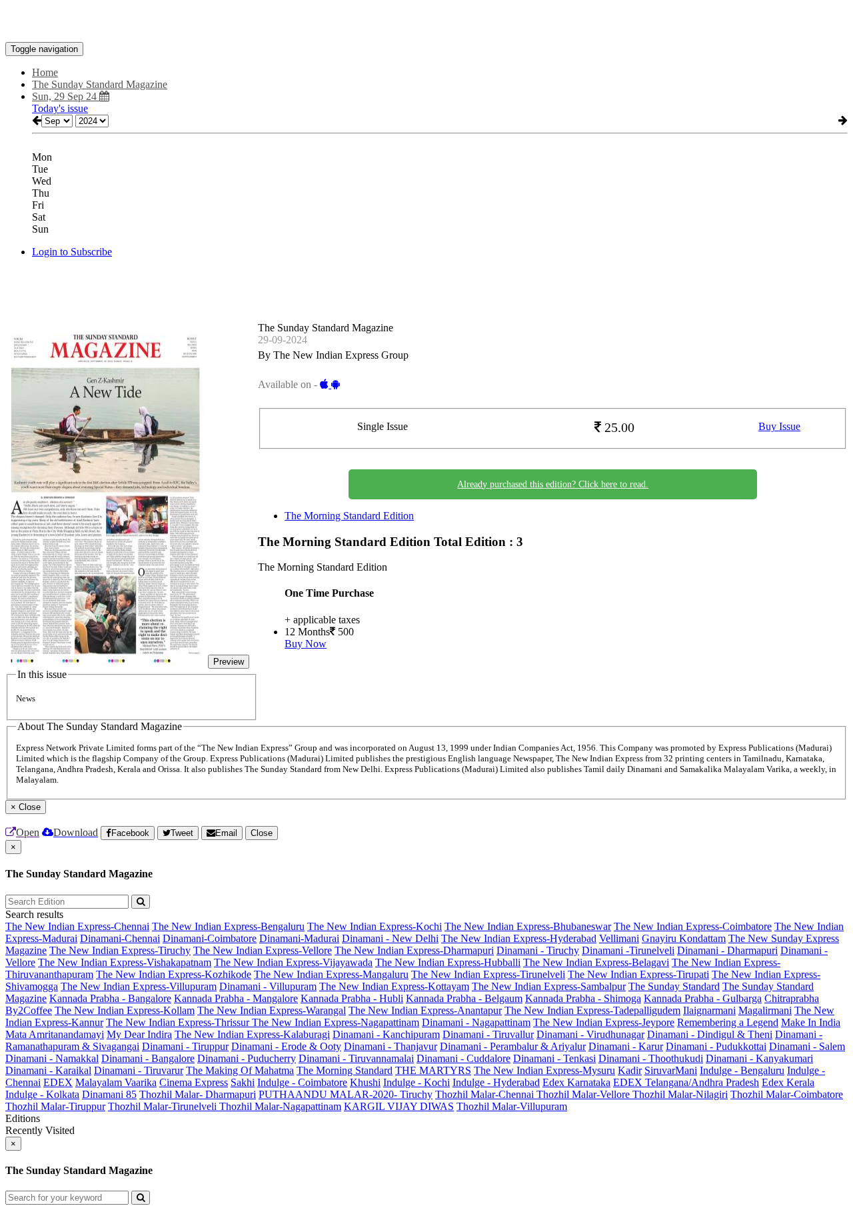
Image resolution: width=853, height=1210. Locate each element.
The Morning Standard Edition (349, 515)
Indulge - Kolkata (42, 1094)
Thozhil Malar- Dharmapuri (197, 1094)
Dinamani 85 (109, 1094)
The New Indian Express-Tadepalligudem (592, 1010)
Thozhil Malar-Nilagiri (680, 1094)
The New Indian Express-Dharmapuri (414, 950)
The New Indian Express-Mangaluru (331, 974)
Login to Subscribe (72, 251)
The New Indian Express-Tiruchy (120, 950)
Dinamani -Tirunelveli (628, 950)
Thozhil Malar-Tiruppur (55, 1106)
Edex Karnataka (576, 1082)
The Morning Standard (345, 1070)
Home (45, 72)
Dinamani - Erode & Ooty (286, 1046)
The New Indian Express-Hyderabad (518, 938)
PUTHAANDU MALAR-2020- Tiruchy (345, 1094)
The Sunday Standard (674, 986)
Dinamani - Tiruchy (537, 950)
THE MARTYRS (433, 1070)
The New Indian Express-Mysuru (544, 1070)
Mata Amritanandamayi (54, 1034)
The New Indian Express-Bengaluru (228, 926)
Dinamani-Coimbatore (210, 938)
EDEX (58, 1082)
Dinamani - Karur (625, 1046)
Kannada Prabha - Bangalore (110, 998)
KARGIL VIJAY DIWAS (399, 1106)
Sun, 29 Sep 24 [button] (65, 96)
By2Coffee (28, 1010)
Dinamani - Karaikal (48, 1070)
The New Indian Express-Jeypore (603, 1022)
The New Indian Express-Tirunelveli (488, 974)
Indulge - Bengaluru (742, 1070)
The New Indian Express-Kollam (125, 1010)
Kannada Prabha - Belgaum (464, 998)
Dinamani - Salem (807, 1046)
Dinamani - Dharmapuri (727, 950)
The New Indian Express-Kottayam (394, 986)
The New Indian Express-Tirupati (638, 974)
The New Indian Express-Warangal (271, 1010)
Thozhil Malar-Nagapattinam (280, 1106)
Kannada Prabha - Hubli (352, 998)
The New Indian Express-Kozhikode (173, 974)
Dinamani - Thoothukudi (650, 1058)
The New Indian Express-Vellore (262, 950)
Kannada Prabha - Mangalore (236, 998)
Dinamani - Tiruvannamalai (356, 1058)
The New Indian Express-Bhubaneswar (527, 926)
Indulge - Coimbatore (302, 1082)
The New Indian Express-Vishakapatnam (124, 962)
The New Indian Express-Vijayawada (293, 962)
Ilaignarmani (709, 1010)
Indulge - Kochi (416, 1082)
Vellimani (619, 938)
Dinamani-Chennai (120, 938)
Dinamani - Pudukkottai (716, 1046)
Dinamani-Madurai (299, 938)
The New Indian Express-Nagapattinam (335, 1022)
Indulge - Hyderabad (496, 1082)
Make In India (810, 1022)
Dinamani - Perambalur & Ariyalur (513, 1046)
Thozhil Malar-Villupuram (511, 1106)
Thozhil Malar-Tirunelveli (163, 1106)
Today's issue (60, 108)
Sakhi (243, 1082)
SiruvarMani (670, 1070)
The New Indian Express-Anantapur (425, 1010)
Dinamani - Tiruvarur (138, 1070)
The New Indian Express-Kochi (374, 926)
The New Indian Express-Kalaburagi (252, 1034)
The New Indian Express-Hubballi (447, 962)
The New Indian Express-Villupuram (139, 986)
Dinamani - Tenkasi (554, 1058)
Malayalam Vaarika (116, 1082)
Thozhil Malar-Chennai (485, 1094)
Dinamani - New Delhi (390, 938)
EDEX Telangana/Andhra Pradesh (686, 1082)
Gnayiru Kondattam (684, 938)
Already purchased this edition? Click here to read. (552, 484)
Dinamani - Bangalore (148, 1058)
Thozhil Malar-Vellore (584, 1094)
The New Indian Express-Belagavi (596, 962)
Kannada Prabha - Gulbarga (703, 998)
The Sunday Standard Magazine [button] (99, 84)
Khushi (365, 1082)
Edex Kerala (788, 1082)
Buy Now (306, 643)
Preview (228, 662)
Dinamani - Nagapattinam (476, 1022)
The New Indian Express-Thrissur (179, 1022)
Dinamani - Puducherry (246, 1058)
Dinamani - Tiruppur (185, 1046)
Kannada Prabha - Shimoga (583, 998)
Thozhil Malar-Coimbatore (786, 1094)
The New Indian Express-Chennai (77, 926)
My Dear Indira (139, 1034)
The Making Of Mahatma (240, 1070)
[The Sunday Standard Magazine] (426, 22)
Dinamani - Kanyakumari (759, 1058)
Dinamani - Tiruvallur (488, 1034)
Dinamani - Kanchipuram (386, 1034)
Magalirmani (765, 1010)
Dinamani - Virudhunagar (590, 1034)
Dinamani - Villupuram (268, 986)
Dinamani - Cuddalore (463, 1058)
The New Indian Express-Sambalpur (549, 986)
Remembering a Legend (727, 1022)
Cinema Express (193, 1082)
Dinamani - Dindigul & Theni (709, 1034)
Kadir (630, 1070)
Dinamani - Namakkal (52, 1058)
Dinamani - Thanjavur (390, 1046)
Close (262, 833)
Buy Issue (779, 426)
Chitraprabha (791, 998)
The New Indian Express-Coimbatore (693, 926)
